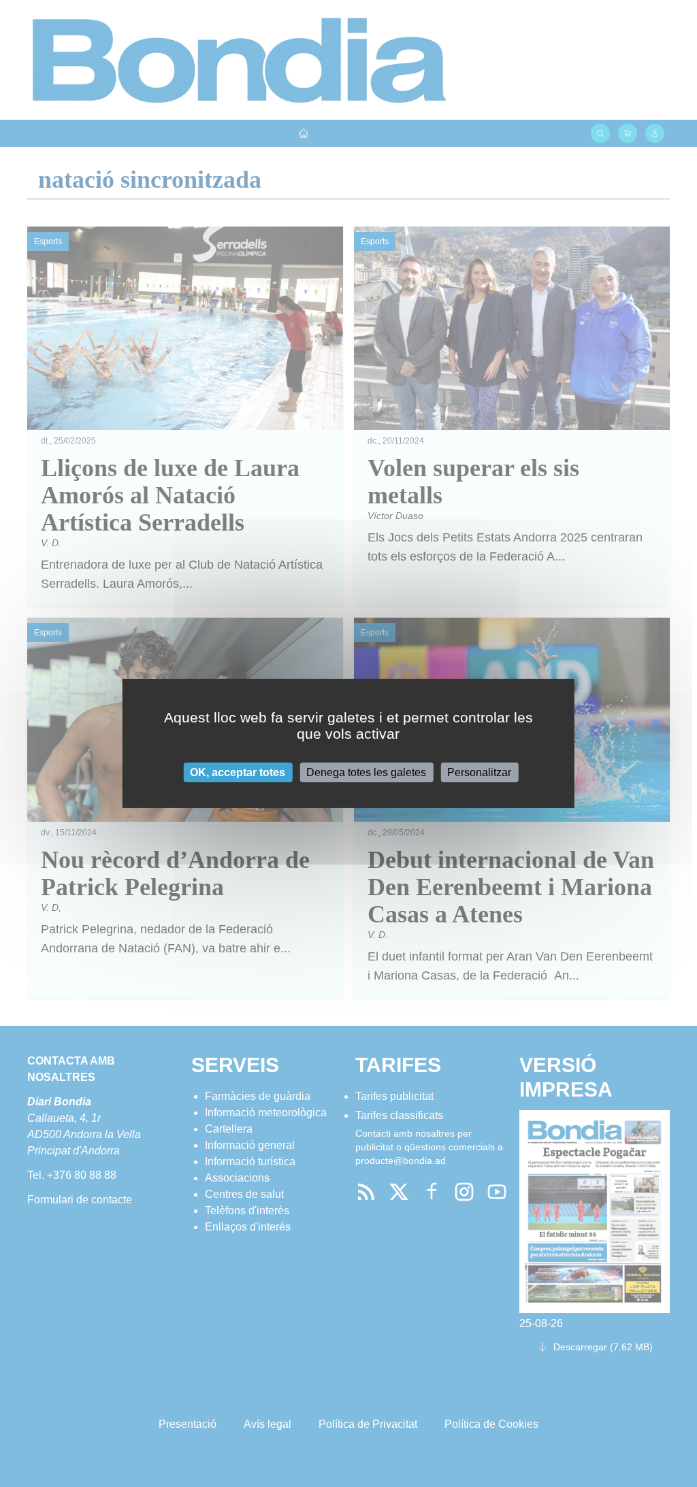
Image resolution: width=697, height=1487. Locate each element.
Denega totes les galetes (366, 772)
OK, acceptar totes (237, 772)
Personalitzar (479, 772)
